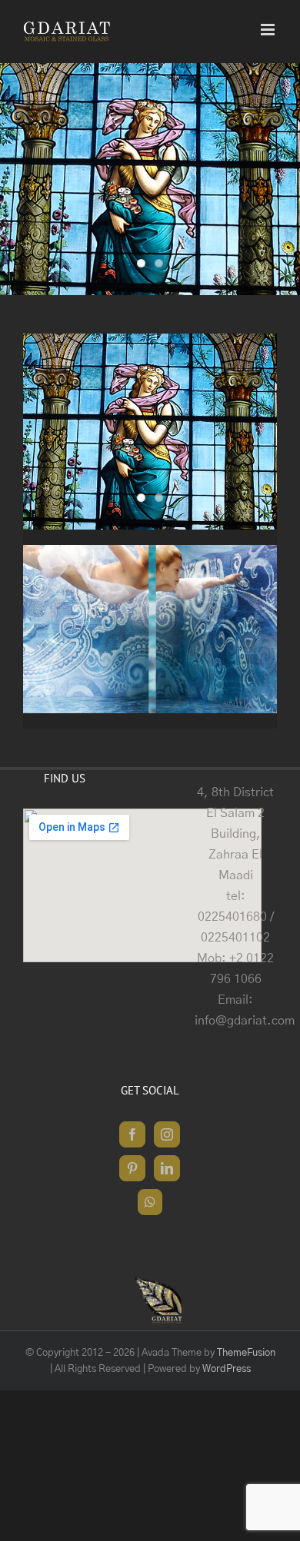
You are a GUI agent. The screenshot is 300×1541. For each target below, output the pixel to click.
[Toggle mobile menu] (269, 30)
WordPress (226, 1369)
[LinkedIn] (167, 1168)
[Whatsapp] (150, 1202)
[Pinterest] (132, 1168)
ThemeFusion (246, 1353)
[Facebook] (132, 1134)
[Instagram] (167, 1134)
